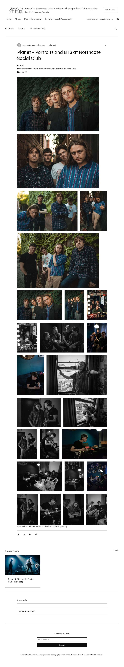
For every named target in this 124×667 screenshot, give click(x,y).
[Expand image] (58, 104)
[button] (116, 29)
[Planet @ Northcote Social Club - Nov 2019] (22, 565)
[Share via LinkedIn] (30, 534)
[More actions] (105, 45)
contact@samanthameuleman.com (100, 19)
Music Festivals (37, 28)
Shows (21, 28)
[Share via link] (36, 534)
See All (116, 550)
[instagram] (117, 19)
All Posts (9, 28)
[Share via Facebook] (18, 534)
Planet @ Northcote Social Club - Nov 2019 (20, 580)
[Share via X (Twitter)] (24, 534)
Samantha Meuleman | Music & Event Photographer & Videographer (61, 8)
